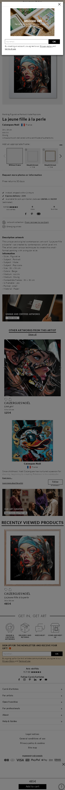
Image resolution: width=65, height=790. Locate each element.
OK (54, 41)
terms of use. (10, 49)
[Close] (59, 4)
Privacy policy (46, 46)
